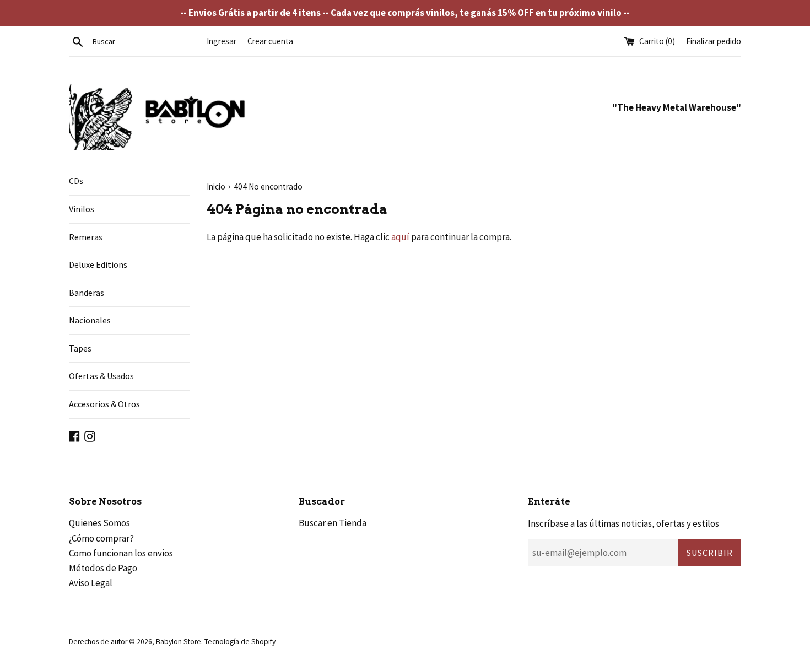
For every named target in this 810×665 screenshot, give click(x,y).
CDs (76, 180)
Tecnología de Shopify (240, 641)
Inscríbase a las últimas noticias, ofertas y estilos (623, 523)
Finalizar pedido (713, 41)
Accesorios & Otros (104, 403)
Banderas (86, 292)
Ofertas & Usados (101, 375)
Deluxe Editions (98, 264)
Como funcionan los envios (121, 553)
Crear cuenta (270, 41)
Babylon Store (178, 641)
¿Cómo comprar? (101, 538)
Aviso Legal (90, 583)
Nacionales (90, 320)
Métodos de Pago (103, 568)
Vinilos (81, 208)
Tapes (80, 348)
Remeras (85, 236)
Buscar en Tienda (332, 523)
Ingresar (221, 41)
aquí (400, 237)
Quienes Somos (99, 523)
